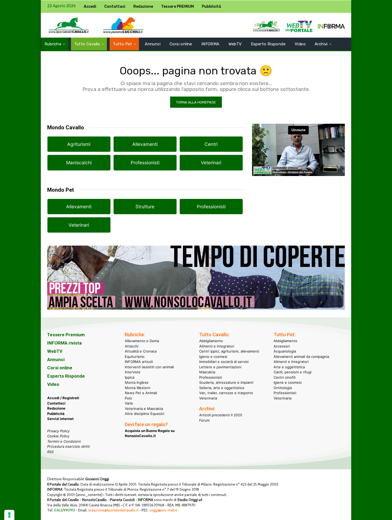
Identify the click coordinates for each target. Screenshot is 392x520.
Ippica (129, 377)
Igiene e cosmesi (213, 356)
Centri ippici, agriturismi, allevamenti (229, 351)
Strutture (144, 206)
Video (53, 384)
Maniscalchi (79, 162)
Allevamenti (145, 144)
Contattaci (56, 403)
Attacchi (131, 346)
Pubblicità (56, 413)
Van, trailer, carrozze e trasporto (226, 393)
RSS (50, 452)
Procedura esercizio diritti (68, 446)
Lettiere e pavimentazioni (220, 367)
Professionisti (145, 162)
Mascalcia (207, 372)
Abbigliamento (211, 341)
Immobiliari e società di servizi (224, 361)
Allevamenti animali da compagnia (301, 356)
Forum (204, 420)
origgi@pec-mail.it (163, 510)
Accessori (282, 346)
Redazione (56, 408)
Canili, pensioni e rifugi (292, 372)
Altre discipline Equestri (144, 413)
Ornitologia (283, 388)
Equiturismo (135, 356)
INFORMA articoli (139, 361)
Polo (128, 398)
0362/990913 (64, 510)
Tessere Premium (66, 334)
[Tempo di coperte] (196, 313)
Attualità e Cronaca (141, 351)
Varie (129, 403)
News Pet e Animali (141, 393)
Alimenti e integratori (216, 346)
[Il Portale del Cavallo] (69, 25)
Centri (211, 144)
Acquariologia (285, 351)
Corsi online (59, 367)
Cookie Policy (58, 436)
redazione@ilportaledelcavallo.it (113, 510)
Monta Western (137, 388)
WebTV (54, 351)
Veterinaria (208, 398)
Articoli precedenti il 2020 (220, 415)
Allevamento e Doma (142, 341)
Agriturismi (78, 144)
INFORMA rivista (64, 343)
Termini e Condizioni (64, 441)
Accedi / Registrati (63, 398)
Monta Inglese (137, 382)
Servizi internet (60, 419)
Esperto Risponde (66, 376)
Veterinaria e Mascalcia (144, 408)
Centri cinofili (284, 377)
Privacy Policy (58, 431)
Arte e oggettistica (289, 367)
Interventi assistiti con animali (149, 367)
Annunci (56, 359)
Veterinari (211, 162)
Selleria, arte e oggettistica (221, 388)
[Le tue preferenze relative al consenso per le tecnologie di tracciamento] (9, 515)
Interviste (133, 372)
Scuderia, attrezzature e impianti (226, 382)
